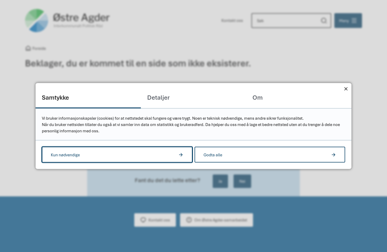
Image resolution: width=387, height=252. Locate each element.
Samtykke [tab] (55, 97)
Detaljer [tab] (158, 97)
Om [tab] (257, 97)
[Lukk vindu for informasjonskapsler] (346, 88)
